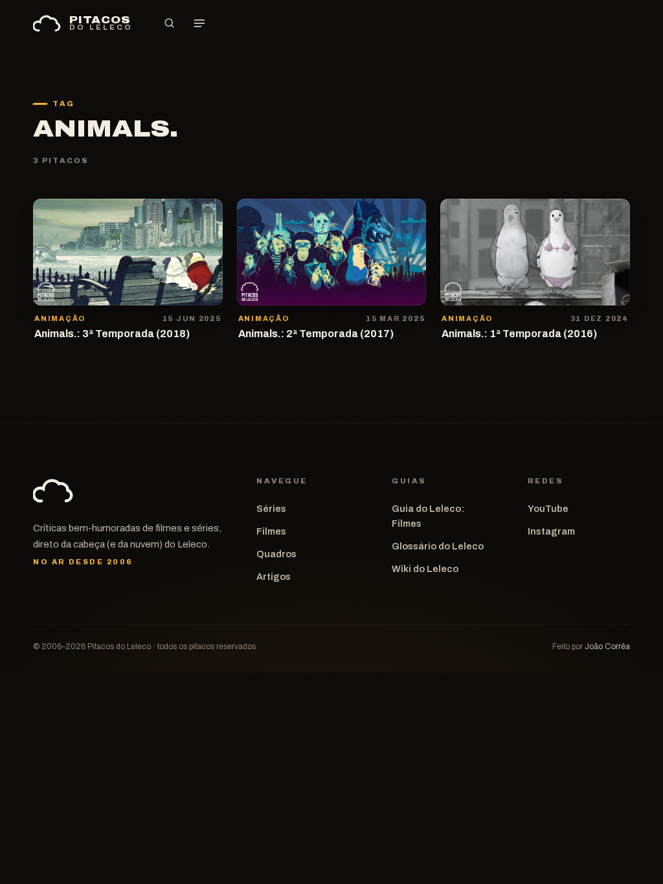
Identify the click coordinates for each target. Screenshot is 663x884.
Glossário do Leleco (438, 546)
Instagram (551, 531)
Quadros (276, 554)
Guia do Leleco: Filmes (428, 516)
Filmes (271, 531)
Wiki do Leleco (425, 569)
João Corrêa (607, 646)
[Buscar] (170, 23)
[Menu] (199, 23)
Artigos (273, 576)
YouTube (548, 508)
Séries (271, 508)
